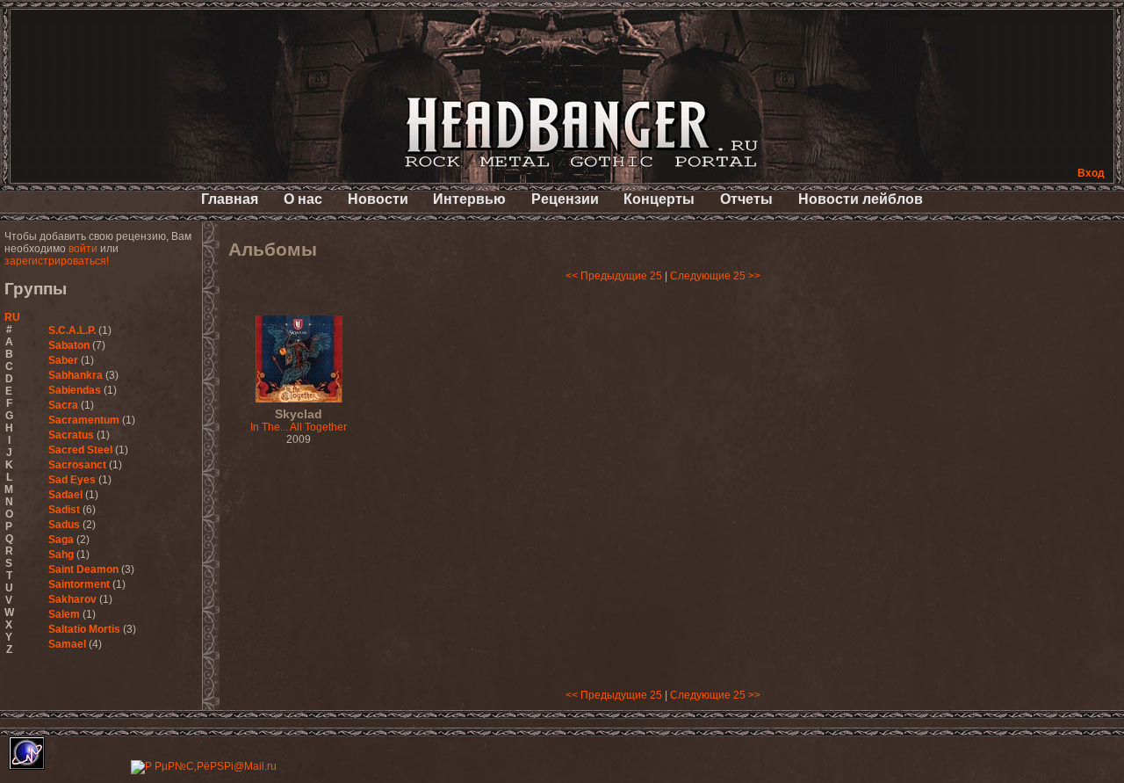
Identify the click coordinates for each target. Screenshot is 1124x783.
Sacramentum (83, 420)
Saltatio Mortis (84, 629)
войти (82, 249)
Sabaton (69, 345)
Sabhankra (75, 375)
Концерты (659, 199)
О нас (303, 199)
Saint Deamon (83, 569)
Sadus (64, 524)
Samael (67, 644)
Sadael (65, 495)
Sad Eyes (72, 480)
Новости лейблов (860, 199)
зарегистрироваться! (56, 261)
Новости (378, 199)
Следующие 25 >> (715, 276)
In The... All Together (298, 421)
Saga (61, 539)
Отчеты (746, 199)
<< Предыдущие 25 (614, 276)
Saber (63, 360)
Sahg (61, 554)
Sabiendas (74, 390)
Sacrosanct (77, 465)
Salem (64, 614)
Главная (229, 199)
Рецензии (565, 199)
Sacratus (71, 435)
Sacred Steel (80, 450)
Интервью (469, 199)
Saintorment (79, 584)
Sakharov (72, 599)
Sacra (63, 405)
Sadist (64, 510)
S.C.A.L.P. (72, 330)
